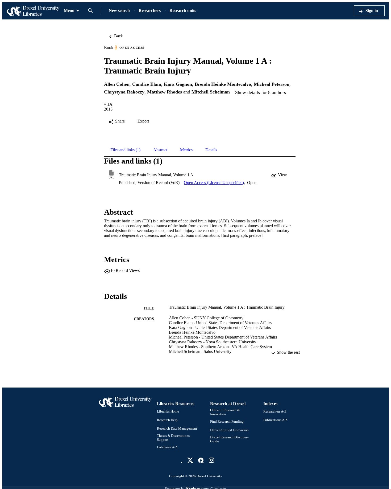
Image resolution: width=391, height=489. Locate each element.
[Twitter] (190, 460)
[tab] (125, 150)
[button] (279, 175)
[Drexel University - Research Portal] (33, 11)
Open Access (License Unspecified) (214, 182)
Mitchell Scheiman (211, 92)
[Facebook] (201, 460)
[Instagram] (211, 460)
